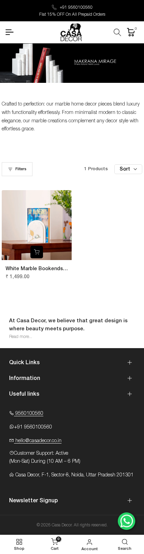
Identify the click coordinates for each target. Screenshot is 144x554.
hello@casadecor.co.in (38, 440)
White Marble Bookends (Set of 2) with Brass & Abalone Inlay (34, 269)
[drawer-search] (117, 32)
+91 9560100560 (76, 7)
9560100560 (28, 413)
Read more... (20, 336)
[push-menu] (9, 32)
